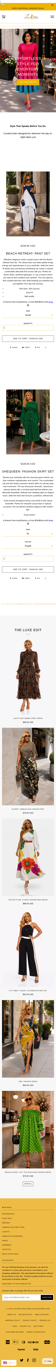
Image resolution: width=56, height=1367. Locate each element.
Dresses (6, 1223)
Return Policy (25, 1314)
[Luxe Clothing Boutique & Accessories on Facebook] (28, 1361)
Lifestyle (6, 1249)
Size (28, 311)
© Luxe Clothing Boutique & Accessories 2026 (28, 1309)
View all (28, 1184)
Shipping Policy (12, 1320)
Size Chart (38, 1326)
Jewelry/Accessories (12, 1236)
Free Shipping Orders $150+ (28, 8)
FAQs (15, 1326)
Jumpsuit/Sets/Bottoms (13, 1227)
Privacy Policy (30, 1320)
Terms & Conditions (35, 1332)
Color (28, 542)
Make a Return (42, 1314)
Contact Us (25, 1326)
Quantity (28, 323)
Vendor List (45, 1320)
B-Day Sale (7, 1218)
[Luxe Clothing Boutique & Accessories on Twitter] (22, 1361)
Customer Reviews (15, 1332)
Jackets (6, 1232)
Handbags (6, 1245)
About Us (11, 1314)
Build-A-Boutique (10, 1254)
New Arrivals (8, 1214)
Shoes (5, 1240)
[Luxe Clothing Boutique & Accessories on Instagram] (34, 1361)
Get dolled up (27, 82)
